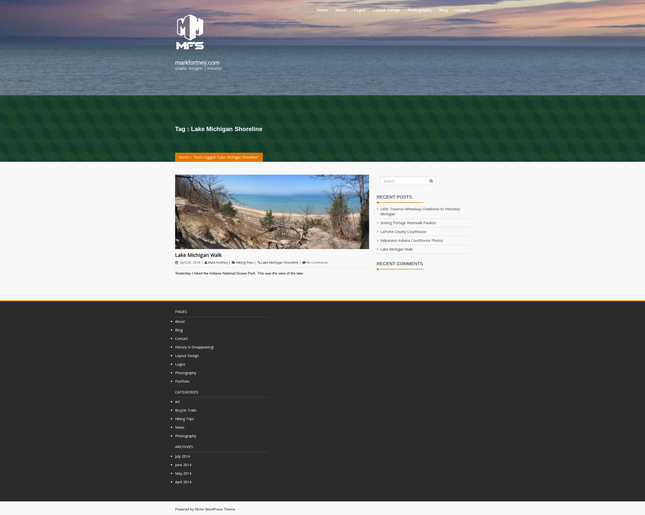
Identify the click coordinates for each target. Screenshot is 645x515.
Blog (443, 10)
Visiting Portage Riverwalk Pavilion (408, 222)
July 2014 (182, 456)
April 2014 (183, 482)
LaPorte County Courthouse (403, 231)
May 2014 (183, 473)
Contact (462, 10)
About (340, 10)
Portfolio (182, 381)
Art (177, 401)
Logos (360, 10)
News (179, 427)
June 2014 (183, 464)
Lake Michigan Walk (198, 255)
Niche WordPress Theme (215, 509)
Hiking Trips (245, 262)
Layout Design (386, 10)
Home (322, 10)
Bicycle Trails (185, 410)
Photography (420, 10)
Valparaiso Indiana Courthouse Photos (411, 240)
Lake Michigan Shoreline (280, 262)
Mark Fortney (218, 262)
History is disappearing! (194, 347)
